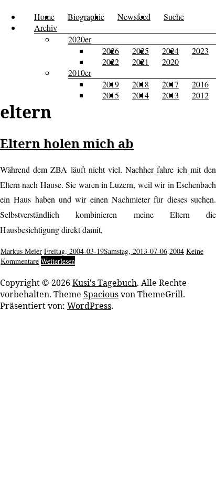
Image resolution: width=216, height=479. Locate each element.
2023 (200, 50)
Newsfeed (133, 16)
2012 (200, 95)
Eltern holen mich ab (67, 143)
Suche (174, 16)
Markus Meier (21, 251)
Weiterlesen (58, 261)
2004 (176, 251)
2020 (170, 61)
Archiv (45, 27)
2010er (79, 72)
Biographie (86, 16)
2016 (200, 84)
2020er (79, 39)
